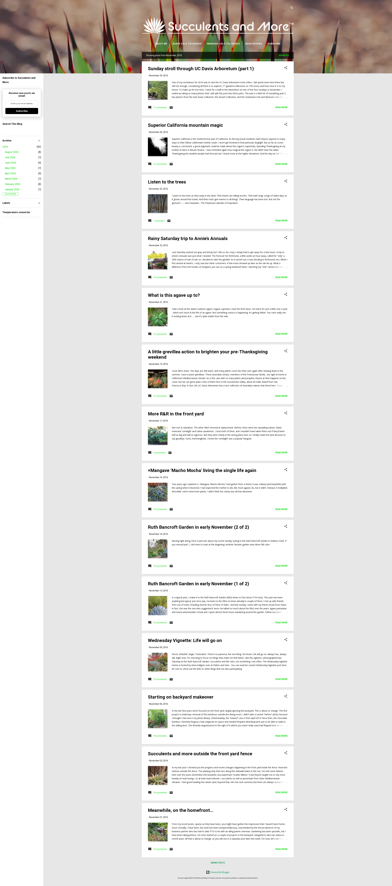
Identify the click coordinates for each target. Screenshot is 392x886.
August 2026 (12, 152)
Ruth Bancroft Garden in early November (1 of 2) (198, 583)
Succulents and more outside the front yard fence (200, 753)
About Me (161, 43)
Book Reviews (253, 43)
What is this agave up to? (174, 295)
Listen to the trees (167, 182)
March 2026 (11, 178)
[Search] (292, 8)
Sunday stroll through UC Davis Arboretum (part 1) (201, 68)
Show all (284, 55)
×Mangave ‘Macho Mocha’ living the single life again (202, 470)
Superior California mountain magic (185, 125)
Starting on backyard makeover (180, 697)
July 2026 (10, 157)
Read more (281, 107)
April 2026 (10, 173)
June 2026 (10, 162)
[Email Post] (171, 108)
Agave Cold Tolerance (187, 43)
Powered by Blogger (220, 872)
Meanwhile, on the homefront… (180, 810)
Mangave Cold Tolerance (223, 43)
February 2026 (12, 184)
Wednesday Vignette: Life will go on (185, 640)
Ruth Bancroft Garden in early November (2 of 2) (198, 527)
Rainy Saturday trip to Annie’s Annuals (188, 238)
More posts (218, 863)
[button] (286, 68)
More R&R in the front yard (176, 413)
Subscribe (274, 43)
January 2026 (12, 189)
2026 (5, 146)
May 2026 (10, 168)
